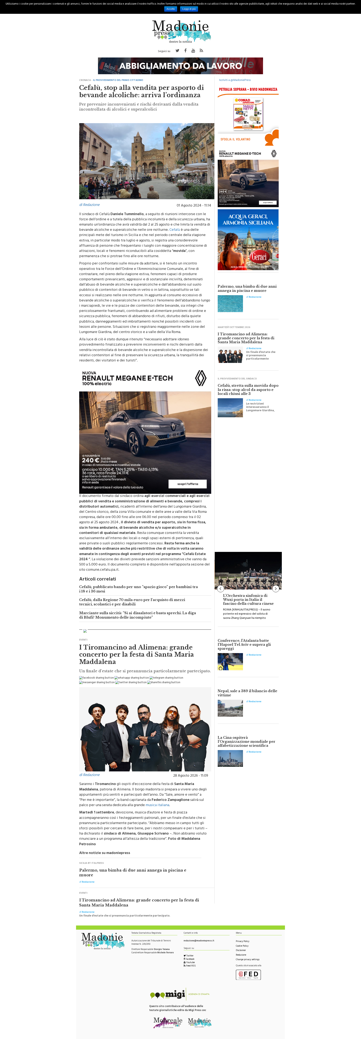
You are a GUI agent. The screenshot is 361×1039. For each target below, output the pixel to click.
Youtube (190, 963)
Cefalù (174, 230)
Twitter (189, 956)
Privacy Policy (242, 941)
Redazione (241, 955)
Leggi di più (189, 9)
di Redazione (89, 205)
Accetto (171, 9)
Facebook (189, 959)
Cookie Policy (242, 946)
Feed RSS (191, 966)
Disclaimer (241, 950)
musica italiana (157, 805)
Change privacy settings (247, 960)
